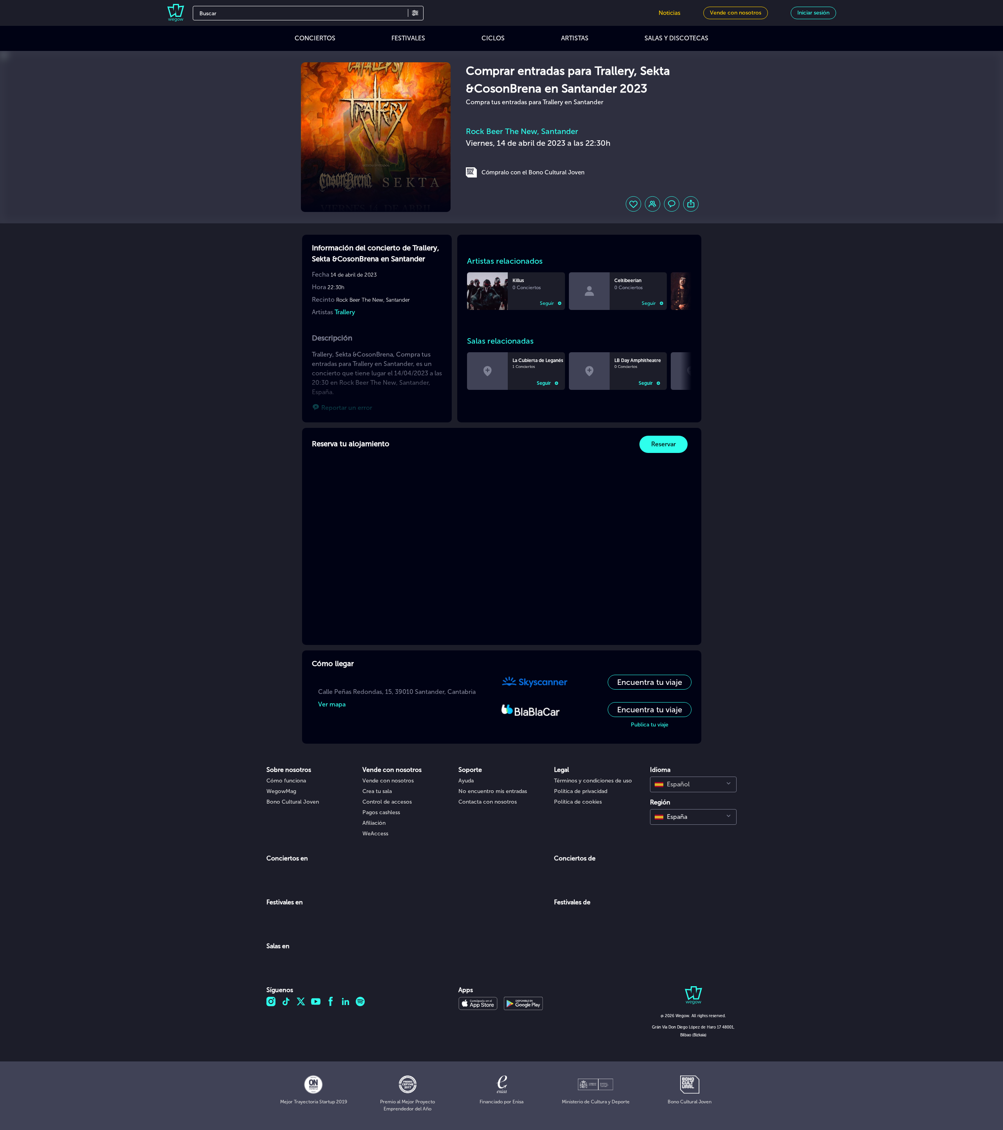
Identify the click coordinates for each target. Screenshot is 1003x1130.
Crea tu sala (377, 791)
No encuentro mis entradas (492, 791)
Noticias (670, 12)
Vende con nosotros (388, 780)
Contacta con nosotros (487, 802)
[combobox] (693, 784)
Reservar (663, 444)
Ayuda (466, 780)
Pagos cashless (381, 812)
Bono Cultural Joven (292, 802)
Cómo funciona (286, 780)
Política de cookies (578, 802)
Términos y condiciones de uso (593, 780)
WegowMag (281, 791)
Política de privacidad (580, 791)
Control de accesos (387, 802)
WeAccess (375, 833)
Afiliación (374, 823)
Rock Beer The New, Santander (522, 131)
